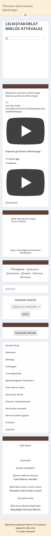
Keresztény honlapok (15, 408)
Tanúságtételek (13, 373)
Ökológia (9, 359)
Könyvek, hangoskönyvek (17, 401)
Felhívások (10, 352)
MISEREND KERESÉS (25, 300)
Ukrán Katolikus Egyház (17, 415)
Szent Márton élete (15, 387)
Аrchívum (10, 422)
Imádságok (10, 366)
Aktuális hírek (12, 345)
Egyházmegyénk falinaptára (19, 380)
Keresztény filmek (14, 394)
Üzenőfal (9, 429)
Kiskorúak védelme (25, 333)
